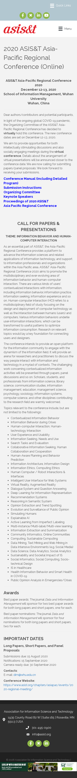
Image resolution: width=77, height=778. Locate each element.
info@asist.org (41, 734)
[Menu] (60, 6)
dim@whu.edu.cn (24, 675)
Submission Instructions (23, 187)
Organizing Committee (22, 192)
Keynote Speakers (18, 196)
